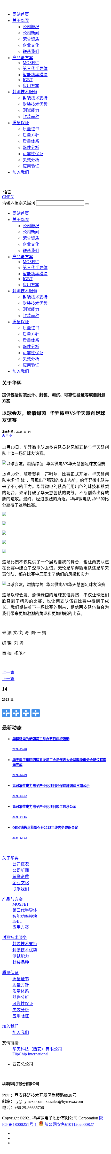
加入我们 (20, 172)
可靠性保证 (33, 154)
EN (11, 197)
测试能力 (31, 110)
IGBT (28, 79)
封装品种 (31, 116)
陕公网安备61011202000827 (68, 1124)
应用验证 (31, 166)
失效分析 (31, 160)
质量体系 (31, 141)
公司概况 (31, 27)
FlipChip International (30, 1054)
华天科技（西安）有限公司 (37, 1049)
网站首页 (20, 14)
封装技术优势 (35, 104)
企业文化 (31, 45)
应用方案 (31, 85)
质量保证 (20, 123)
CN (5, 197)
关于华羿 (20, 20)
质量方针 (31, 135)
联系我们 (31, 51)
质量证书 (31, 129)
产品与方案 (22, 58)
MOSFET (31, 62)
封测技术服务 (24, 92)
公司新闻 (31, 33)
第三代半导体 (35, 68)
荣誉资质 (31, 39)
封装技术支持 (35, 98)
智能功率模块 (35, 75)
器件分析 (31, 147)
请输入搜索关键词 (18, 203)
